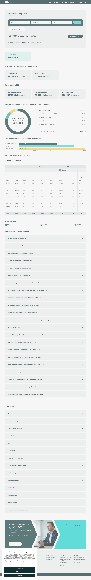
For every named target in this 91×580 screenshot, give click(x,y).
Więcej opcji (19, 575)
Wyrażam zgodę (20, 568)
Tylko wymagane (19, 571)
